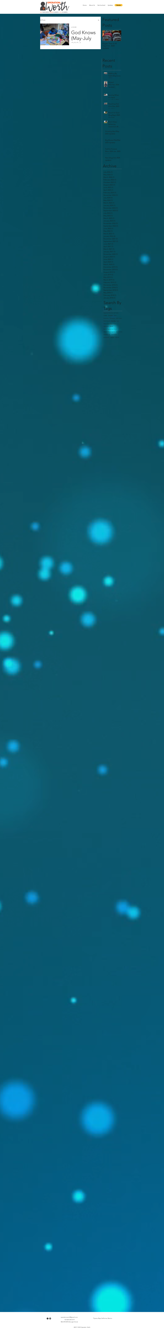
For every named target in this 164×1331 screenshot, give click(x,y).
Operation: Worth (108, 326)
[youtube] (50, 1318)
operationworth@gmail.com (69, 1317)
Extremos (106, 318)
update (112, 337)
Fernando (112, 318)
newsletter (114, 334)
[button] (92, 5)
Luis (118, 321)
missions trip (107, 334)
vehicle (117, 337)
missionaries (119, 332)
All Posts (42, 20)
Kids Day (113, 321)
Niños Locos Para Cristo (110, 323)
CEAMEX (110, 315)
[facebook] (47, 1318)
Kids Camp (119, 318)
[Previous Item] (105, 35)
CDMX (105, 315)
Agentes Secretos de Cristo (111, 313)
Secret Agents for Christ (110, 329)
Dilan (115, 315)
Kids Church (107, 321)
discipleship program (109, 332)
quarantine (106, 337)
